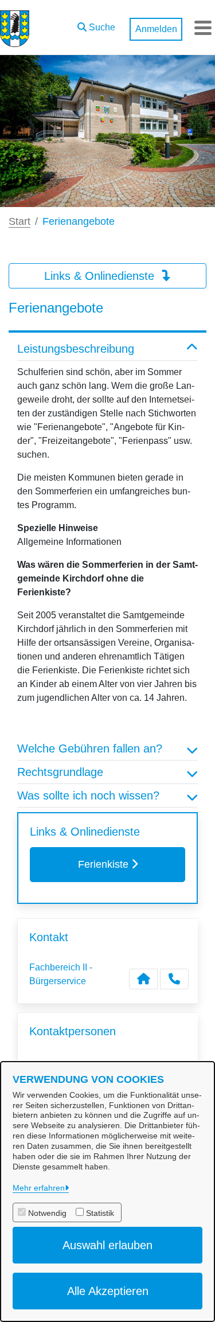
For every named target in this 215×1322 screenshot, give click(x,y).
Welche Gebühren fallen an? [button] (89, 748)
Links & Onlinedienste (101, 276)
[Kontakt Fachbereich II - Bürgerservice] (143, 979)
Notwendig (47, 1213)
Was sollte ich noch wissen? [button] (88, 795)
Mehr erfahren (39, 1187)
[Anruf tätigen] (174, 979)
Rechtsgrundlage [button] (60, 772)
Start (19, 221)
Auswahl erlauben (107, 1245)
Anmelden (156, 29)
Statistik (100, 1213)
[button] (96, 24)
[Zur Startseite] (14, 27)
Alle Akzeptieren (107, 1291)
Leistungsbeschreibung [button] (75, 348)
